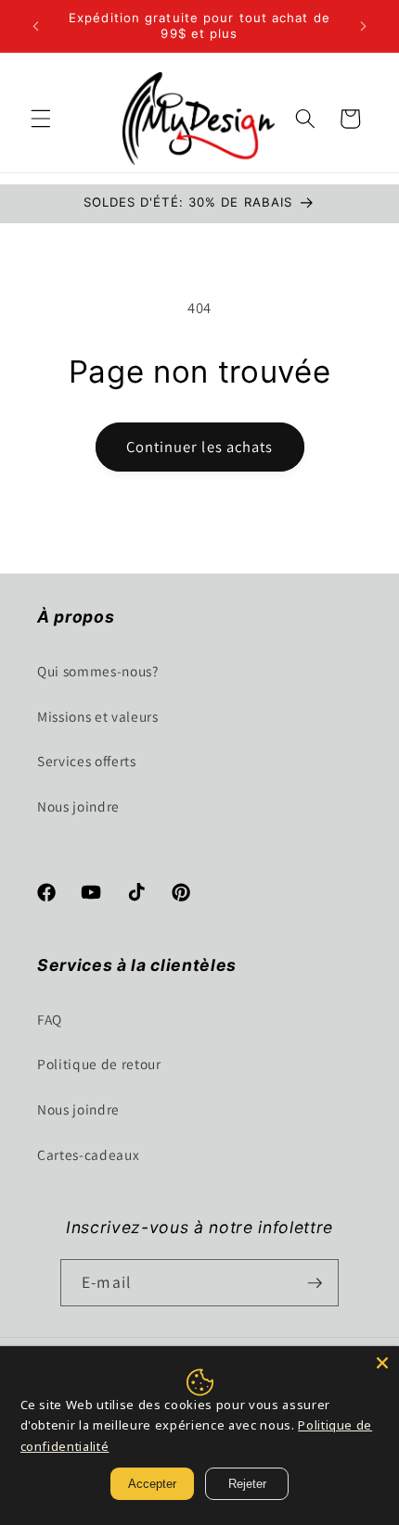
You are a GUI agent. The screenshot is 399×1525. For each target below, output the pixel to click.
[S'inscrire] (314, 1283)
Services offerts (86, 760)
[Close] (382, 1363)
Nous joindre (78, 806)
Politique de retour (99, 1063)
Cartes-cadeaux (88, 1154)
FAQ (49, 1019)
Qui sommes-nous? (98, 671)
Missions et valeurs (98, 716)
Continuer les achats (200, 446)
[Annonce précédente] (36, 26)
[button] (41, 118)
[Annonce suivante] (363, 26)
